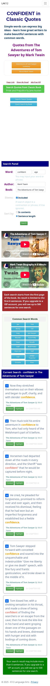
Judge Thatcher (32, 356)
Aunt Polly (32, 338)
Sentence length (27, 216)
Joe (18, 324)
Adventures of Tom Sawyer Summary (26, 65)
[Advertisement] (25, 135)
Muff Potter (32, 346)
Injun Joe (18, 351)
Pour (32, 362)
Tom (32, 324)
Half (17, 346)
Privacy (34, 682)
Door (18, 342)
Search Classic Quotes (23, 99)
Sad (32, 351)
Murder (18, 338)
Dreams (18, 362)
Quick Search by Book (23, 104)
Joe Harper (32, 333)
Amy (18, 333)
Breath (32, 342)
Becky (18, 329)
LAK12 (4, 3)
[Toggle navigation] (45, 3)
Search (24, 223)
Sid (32, 329)
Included (23, 197)
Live (18, 357)
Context (10, 409)
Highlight (19, 409)
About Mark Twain (26, 71)
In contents (24, 212)
